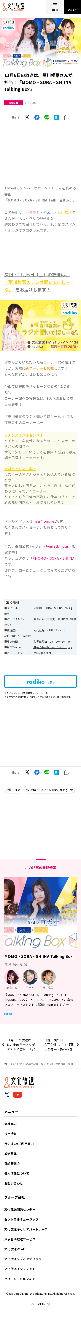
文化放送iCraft (15, 1249)
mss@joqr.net (42, 652)
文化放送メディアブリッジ (22, 1259)
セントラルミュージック (21, 1219)
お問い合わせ (13, 1183)
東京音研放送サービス (19, 1239)
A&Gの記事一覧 (34, 1064)
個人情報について (16, 1173)
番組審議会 (12, 1163)
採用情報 (10, 1134)
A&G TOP (16, 1064)
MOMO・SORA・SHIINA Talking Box (50, 790)
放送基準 (10, 1153)
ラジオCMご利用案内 (19, 1143)
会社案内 (10, 1124)
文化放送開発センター (19, 1209)
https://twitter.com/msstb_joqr (52, 647)
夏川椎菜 (14, 790)
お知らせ (13, 102)
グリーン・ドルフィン (19, 1279)
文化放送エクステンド (19, 1269)
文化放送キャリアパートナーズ (26, 1229)
